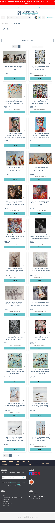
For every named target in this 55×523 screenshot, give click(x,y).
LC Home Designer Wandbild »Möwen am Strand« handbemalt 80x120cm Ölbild (15, 405)
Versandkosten (26, 514)
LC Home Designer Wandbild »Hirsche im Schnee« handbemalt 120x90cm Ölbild (15, 304)
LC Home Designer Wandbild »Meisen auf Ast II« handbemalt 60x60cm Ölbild (40, 371)
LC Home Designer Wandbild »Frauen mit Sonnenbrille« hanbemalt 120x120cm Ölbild (40, 101)
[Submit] (23, 477)
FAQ (4, 495)
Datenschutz (6, 499)
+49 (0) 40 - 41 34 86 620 (37, 496)
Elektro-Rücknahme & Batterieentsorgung (12, 497)
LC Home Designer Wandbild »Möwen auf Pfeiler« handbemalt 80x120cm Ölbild (40, 438)
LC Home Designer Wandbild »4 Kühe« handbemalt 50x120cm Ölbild (14, 68)
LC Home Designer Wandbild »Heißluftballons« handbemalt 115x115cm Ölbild (15, 236)
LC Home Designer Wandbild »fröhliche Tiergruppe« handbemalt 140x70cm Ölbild (40, 169)
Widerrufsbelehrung (7, 503)
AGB (18, 484)
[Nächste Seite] (24, 46)
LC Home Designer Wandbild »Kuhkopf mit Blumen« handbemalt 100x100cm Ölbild (40, 304)
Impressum (5, 501)
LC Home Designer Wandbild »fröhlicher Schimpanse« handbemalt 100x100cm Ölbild (15, 202)
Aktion (4, 493)
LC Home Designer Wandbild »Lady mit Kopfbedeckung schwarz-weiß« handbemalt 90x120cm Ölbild (14, 337)
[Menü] (3, 17)
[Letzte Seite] (27, 46)
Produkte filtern (28, 40)
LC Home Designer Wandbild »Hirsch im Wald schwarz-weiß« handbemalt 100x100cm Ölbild (40, 270)
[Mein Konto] (43, 17)
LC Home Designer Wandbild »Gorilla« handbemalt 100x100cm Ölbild (40, 202)
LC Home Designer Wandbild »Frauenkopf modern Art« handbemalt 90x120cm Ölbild (40, 135)
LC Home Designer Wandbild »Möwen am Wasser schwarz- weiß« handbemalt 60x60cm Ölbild (14, 439)
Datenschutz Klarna (7, 508)
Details (15, 78)
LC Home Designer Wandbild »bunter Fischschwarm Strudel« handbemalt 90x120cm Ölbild (14, 101)
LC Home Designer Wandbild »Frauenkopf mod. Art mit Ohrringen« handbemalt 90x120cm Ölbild (14, 135)
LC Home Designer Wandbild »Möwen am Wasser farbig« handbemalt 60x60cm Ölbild (40, 405)
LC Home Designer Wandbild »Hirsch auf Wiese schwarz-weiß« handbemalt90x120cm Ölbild (40, 236)
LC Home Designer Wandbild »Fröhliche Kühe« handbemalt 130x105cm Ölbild (15, 169)
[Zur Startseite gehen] (27, 13)
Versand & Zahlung (7, 505)
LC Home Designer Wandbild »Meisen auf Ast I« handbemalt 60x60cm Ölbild (15, 371)
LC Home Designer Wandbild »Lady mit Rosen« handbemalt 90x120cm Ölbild (40, 337)
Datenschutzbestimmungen (16, 482)
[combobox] (17, 17)
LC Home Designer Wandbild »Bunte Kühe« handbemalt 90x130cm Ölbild (40, 68)
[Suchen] (29, 17)
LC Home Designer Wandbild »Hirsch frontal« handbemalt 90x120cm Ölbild (14, 270)
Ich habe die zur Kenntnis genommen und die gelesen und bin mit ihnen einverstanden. (14, 484)
